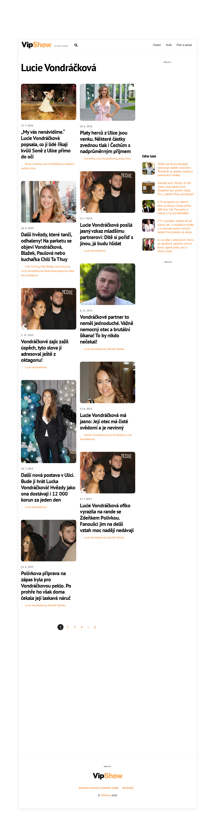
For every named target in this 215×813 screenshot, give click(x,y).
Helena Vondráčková (96, 435)
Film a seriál (184, 45)
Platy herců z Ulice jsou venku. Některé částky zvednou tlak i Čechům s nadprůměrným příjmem (105, 141)
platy (121, 158)
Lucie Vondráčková (52, 164)
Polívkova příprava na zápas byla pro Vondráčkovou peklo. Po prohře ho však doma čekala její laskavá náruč (46, 585)
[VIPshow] (36, 47)
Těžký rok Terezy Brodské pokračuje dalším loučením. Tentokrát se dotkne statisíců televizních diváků (175, 169)
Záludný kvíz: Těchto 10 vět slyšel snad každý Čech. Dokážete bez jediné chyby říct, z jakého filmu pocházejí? (176, 188)
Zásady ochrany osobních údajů (99, 787)
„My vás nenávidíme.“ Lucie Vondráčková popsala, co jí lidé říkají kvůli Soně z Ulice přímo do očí (46, 144)
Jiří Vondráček (116, 435)
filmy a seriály (32, 164)
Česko (157, 45)
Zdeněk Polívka (115, 349)
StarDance (32, 275)
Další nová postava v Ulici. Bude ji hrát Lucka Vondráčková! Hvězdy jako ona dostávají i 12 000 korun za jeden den (48, 487)
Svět (169, 45)
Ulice (33, 168)
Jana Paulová (62, 266)
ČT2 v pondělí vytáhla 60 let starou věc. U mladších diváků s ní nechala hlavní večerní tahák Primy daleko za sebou (176, 226)
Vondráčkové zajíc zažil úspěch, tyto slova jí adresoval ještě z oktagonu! (44, 350)
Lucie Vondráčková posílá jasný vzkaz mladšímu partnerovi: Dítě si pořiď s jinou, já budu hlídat (106, 234)
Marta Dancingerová (55, 271)
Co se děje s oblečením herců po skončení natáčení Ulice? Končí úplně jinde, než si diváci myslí (176, 245)
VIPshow (106, 795)
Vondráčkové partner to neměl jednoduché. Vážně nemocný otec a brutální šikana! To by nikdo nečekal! (106, 329)
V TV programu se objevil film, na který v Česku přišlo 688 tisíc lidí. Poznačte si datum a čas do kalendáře (174, 207)
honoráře (89, 158)
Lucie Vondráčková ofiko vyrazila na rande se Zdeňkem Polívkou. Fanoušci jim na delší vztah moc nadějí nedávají (107, 517)
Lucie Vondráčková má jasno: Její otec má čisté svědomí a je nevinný (104, 421)
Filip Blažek (47, 266)
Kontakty (128, 787)
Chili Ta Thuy (32, 266)
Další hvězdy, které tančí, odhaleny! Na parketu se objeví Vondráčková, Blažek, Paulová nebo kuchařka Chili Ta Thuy (46, 246)
